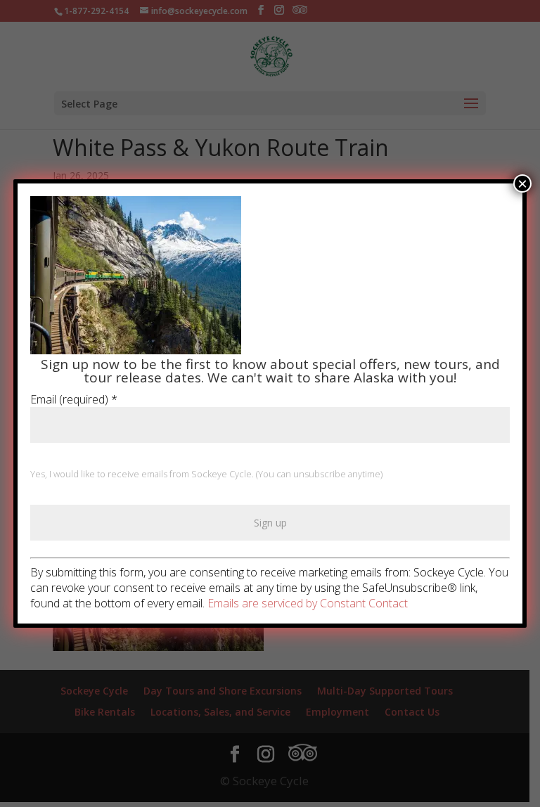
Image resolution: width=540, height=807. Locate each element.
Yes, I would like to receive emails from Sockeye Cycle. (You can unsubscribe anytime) (206, 473)
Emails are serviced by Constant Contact (307, 603)
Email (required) (73, 399)
